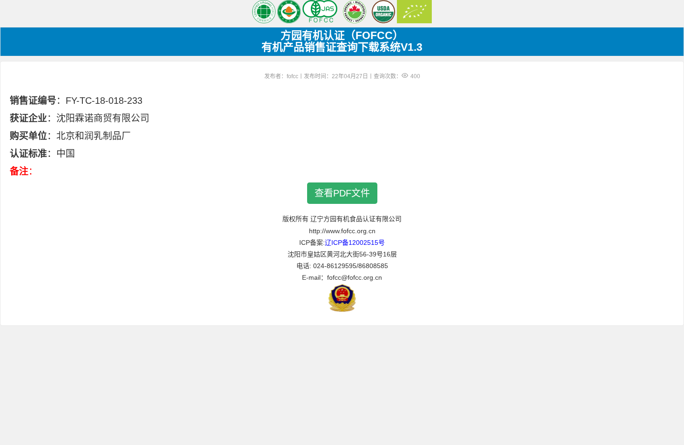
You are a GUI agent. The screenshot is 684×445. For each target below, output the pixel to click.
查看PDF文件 (342, 193)
